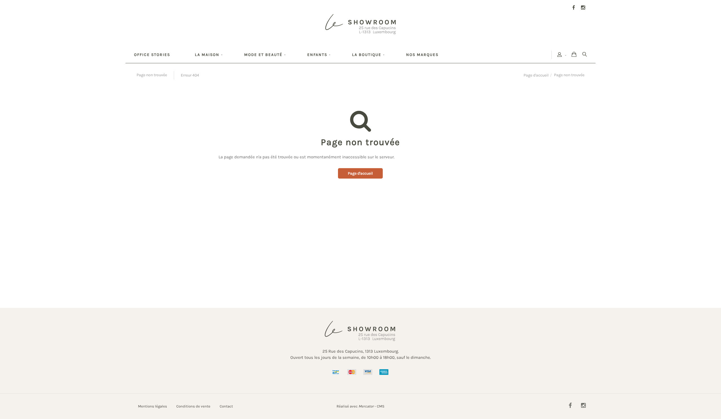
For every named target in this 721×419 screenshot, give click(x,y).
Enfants (317, 54)
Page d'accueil (536, 75)
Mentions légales (152, 406)
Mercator (366, 406)
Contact (226, 406)
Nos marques (422, 54)
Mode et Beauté (263, 54)
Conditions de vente (193, 406)
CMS (380, 406)
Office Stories (152, 54)
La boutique (366, 54)
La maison (207, 54)
